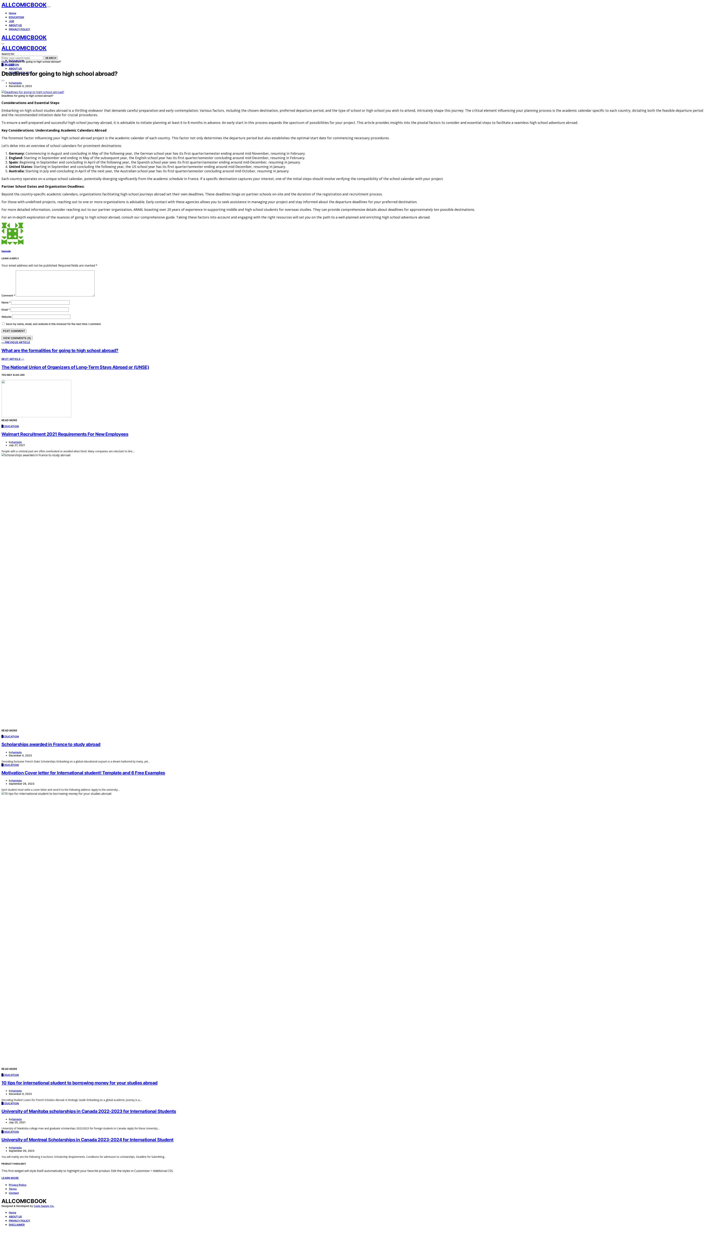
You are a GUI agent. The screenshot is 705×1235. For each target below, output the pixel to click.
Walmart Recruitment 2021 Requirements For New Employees (64, 434)
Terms (13, 1188)
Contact (14, 1192)
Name (5, 302)
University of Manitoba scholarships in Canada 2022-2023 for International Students (88, 1111)
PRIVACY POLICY (19, 29)
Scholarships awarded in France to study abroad (50, 744)
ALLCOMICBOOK (24, 4)
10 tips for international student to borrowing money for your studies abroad (79, 1082)
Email (5, 309)
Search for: (8, 53)
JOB (11, 21)
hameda (17, 82)
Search (50, 57)
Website (6, 316)
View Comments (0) (17, 338)
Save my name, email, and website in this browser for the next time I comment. (53, 323)
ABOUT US (15, 25)
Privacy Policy (17, 1184)
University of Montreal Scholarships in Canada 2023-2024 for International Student (87, 1139)
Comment (8, 295)
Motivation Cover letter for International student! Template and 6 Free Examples (83, 772)
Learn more (10, 1177)
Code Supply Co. (44, 1205)
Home (12, 13)
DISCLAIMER (17, 1224)
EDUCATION (16, 17)
